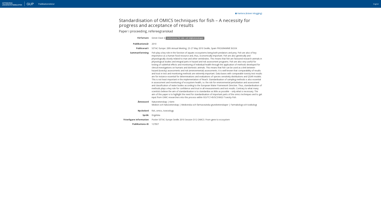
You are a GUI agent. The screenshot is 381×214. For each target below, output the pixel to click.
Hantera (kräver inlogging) (249, 13)
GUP (30, 3)
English (376, 4)
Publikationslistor (46, 4)
